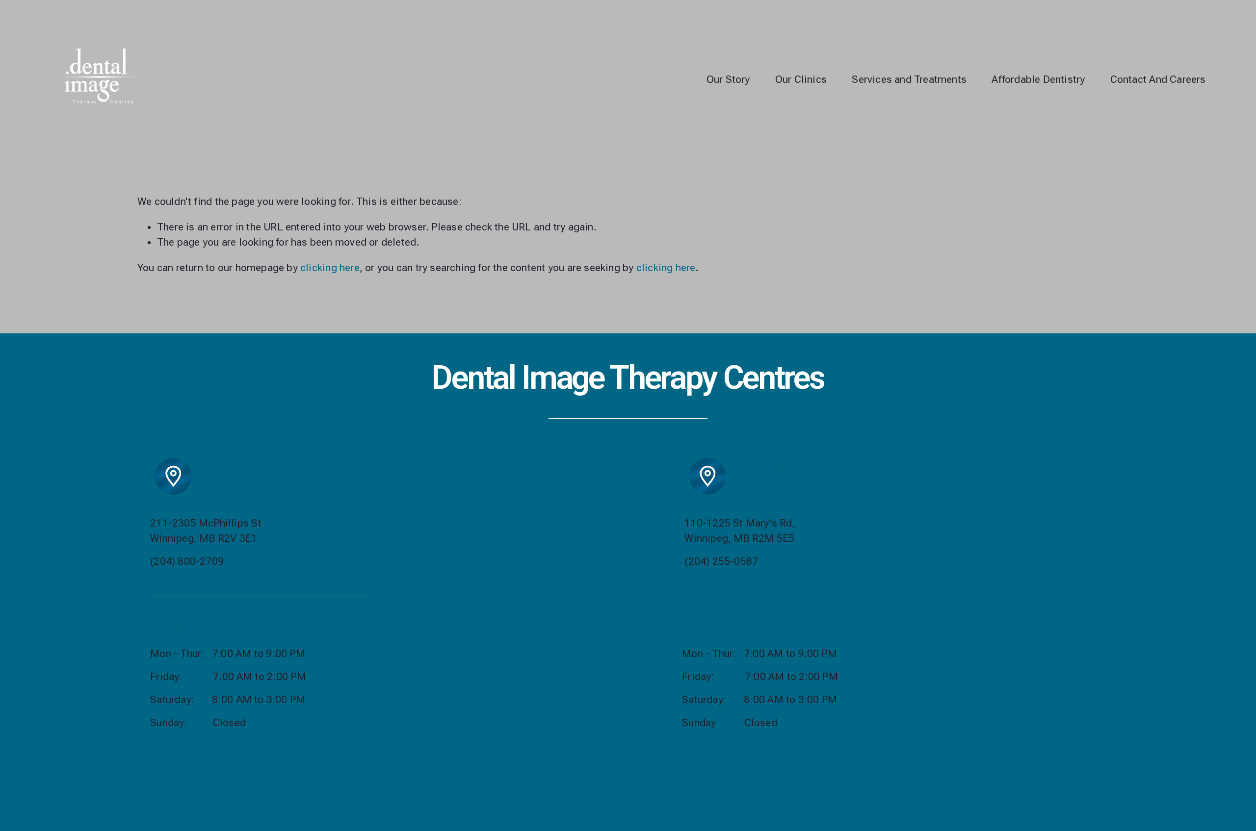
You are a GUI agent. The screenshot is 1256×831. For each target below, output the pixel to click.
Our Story (728, 79)
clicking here (330, 268)
